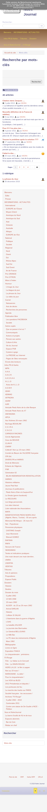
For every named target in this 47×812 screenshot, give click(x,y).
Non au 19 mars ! (12, 671)
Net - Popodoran (11, 524)
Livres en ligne (11, 648)
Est (7, 258)
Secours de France (12, 547)
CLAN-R (8, 443)
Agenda (8, 313)
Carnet (8, 300)
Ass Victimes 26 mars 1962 (16, 420)
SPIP (22, 777)
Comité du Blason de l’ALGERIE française (21, 453)
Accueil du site (10, 53)
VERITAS (9, 566)
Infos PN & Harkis (11, 39)
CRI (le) (8, 456)
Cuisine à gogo (12, 352)
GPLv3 (40, 777)
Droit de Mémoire (12, 463)
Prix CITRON (10, 277)
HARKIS (8, 479)
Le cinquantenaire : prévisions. (17, 654)
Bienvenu (7, 32)
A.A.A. (7, 372)
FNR (7, 469)
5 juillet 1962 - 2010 (14, 700)
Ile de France (11, 271)
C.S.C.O (8, 430)
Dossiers (33, 39)
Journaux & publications (14, 489)
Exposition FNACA (12, 651)
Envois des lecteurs (13, 362)
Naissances (10, 303)
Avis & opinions (11, 573)
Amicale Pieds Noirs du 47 (15, 411)
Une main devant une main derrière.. (19, 557)
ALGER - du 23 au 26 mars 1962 (19, 605)
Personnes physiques (13, 527)
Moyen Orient (11, 212)
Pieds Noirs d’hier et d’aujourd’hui (19, 492)
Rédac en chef (11, 725)
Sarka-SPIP (31, 777)
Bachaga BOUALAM (13, 424)
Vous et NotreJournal (12, 45)
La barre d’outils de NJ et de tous (18, 715)
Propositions (10, 576)
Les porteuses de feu (13, 687)
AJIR (7, 404)
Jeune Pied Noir (11, 486)
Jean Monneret (12, 534)
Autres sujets (10, 326)
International (10, 205)
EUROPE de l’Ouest (14, 209)
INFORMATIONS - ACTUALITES (26, 32)
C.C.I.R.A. (9, 427)
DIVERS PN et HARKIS (14, 460)
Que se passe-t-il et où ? (16, 329)
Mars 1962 (10, 641)
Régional (8, 248)
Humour (8, 284)
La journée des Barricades (16, 628)
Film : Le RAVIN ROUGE (15, 664)
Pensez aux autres (13, 339)
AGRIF (8, 401)
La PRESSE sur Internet (15, 355)
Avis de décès (11, 306)
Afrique (9, 231)
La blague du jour (13, 290)
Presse (8, 199)
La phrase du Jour (10, 179)
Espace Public (10, 579)
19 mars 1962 (11, 602)
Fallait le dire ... (9, 153)
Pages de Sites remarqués (16, 359)
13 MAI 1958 (11, 599)
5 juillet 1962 (11, 596)
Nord (8, 251)
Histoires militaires (12, 482)
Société (9, 245)
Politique (9, 241)
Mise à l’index (10, 280)
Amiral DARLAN (12, 609)
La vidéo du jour (12, 297)
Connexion (5, 791)
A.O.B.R (8, 388)
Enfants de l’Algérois (13, 466)
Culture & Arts (11, 342)
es (39, 791)
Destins (8, 589)
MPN (7, 368)
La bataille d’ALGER (14, 625)
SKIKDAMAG (10, 550)
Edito (7, 196)
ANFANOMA (10, 414)
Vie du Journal (11, 346)
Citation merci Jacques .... (14, 101)
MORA (23, 103)
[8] (37, 167)
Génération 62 (11, 473)
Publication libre (11, 316)
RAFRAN (8, 540)
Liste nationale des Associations (17, 508)
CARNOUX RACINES (13, 434)
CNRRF (8, 447)
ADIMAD (8, 394)
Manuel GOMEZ (12, 537)
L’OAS (8, 622)
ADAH (7, 391)
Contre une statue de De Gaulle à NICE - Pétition (22, 707)
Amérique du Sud (13, 218)
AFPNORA (9, 398)
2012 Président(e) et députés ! (17, 684)
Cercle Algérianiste (12, 437)
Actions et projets (13, 336)
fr (35, 791)
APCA (7, 417)
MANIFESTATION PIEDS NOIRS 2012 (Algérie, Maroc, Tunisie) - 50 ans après (21, 516)
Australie (9, 228)
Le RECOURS (10, 499)
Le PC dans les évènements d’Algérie (21, 638)
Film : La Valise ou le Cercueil (17, 661)
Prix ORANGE (10, 274)
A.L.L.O (8, 381)
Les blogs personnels (13, 502)
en (44, 791)
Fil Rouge (27, 45)
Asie (7, 222)
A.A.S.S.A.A (10, 378)
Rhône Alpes (11, 261)
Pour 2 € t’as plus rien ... (13, 128)
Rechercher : (8, 22)
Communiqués (12, 332)
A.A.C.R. (8, 375)
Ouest (8, 254)
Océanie (9, 225)
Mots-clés (8, 743)
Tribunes (23, 39)
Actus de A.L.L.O (12, 385)
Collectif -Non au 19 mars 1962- (18, 450)
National (8, 238)
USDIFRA (9, 563)
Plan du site (13, 777)
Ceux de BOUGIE (12, 440)
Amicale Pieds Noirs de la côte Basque (20, 407)
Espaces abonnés (12, 719)
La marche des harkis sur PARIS (18, 690)
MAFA (7, 512)
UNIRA (8, 560)
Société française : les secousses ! (19, 693)
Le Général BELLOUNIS (15, 632)
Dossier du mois (11, 592)
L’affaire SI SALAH (13, 615)
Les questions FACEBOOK (16, 319)
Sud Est (9, 264)
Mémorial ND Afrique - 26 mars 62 (18, 521)
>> (42, 26)
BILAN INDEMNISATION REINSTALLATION (23, 476)
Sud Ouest (10, 267)
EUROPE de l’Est (13, 235)
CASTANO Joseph (13, 531)
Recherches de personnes (16, 310)
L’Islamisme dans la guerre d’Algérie (20, 618)
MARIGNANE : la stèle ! (14, 674)
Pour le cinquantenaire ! (14, 677)
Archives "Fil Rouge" (13, 697)
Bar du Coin (10, 722)
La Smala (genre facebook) (16, 495)
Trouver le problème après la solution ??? (20, 139)
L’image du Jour (12, 287)
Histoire (8, 586)
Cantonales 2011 (12, 703)
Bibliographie (10, 645)
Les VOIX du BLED (12, 680)
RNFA (7, 544)
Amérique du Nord (13, 215)
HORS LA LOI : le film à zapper (17, 667)
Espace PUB (11, 349)
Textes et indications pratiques (17, 553)
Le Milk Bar (10, 635)
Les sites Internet (12, 505)
